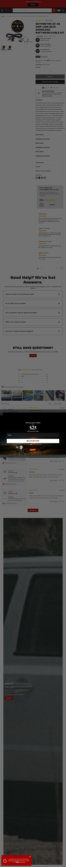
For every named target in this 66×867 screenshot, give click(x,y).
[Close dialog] (1, 414)
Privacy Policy (22, 862)
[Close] (30, 856)
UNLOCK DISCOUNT (33, 441)
